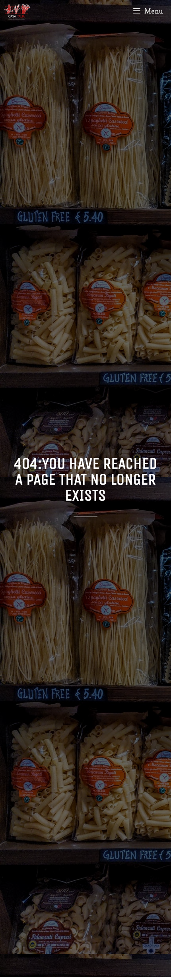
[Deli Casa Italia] (17, 12)
